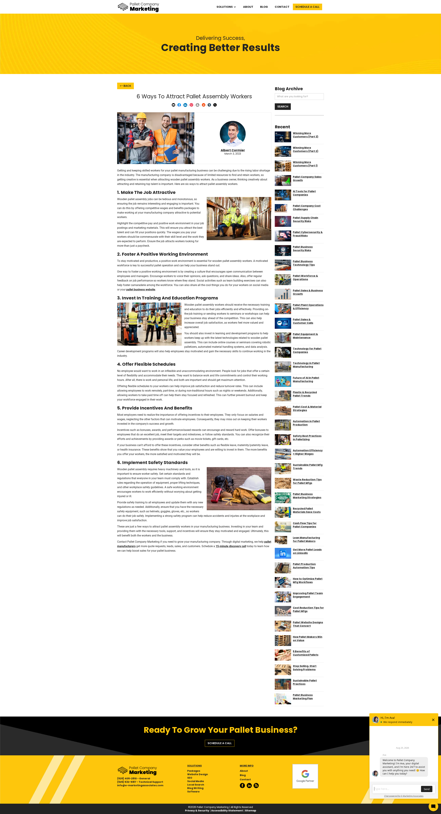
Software (193, 791)
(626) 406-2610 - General (133, 778)
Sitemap (250, 810)
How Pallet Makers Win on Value (307, 638)
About (248, 7)
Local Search (195, 784)
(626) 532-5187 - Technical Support (140, 782)
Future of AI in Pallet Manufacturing (306, 379)
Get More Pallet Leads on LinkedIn (307, 551)
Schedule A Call (307, 7)
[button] (226, 7)
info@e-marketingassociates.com (140, 785)
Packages (193, 771)
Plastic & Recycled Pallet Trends (305, 394)
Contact (282, 7)
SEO (189, 778)
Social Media (195, 781)
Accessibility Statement (227, 810)
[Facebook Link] (243, 785)
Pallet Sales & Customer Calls (303, 321)
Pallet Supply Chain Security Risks (305, 219)
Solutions (225, 7)
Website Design (197, 774)
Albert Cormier (233, 150)
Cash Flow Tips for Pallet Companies (305, 524)
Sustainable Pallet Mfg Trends (307, 466)
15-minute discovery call (231, 546)
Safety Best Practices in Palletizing (307, 437)
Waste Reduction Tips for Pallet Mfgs (307, 481)
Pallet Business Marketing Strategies (307, 495)
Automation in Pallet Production (306, 423)
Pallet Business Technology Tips (304, 263)
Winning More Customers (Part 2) (305, 149)
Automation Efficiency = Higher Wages (308, 452)
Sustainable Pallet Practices (305, 682)
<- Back (125, 86)
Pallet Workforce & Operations (305, 277)
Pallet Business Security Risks (303, 248)
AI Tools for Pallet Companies (304, 193)
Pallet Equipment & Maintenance (305, 335)
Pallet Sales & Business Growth (308, 292)
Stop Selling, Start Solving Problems (304, 667)
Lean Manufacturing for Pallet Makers (306, 539)
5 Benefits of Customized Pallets (305, 653)
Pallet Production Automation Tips (304, 565)
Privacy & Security (197, 810)
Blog (264, 7)
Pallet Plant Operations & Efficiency (308, 306)
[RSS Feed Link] (257, 785)
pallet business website (140, 289)
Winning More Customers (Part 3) (305, 134)
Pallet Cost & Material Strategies (307, 408)
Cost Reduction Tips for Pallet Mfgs (308, 609)
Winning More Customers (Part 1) (305, 163)
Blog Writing (195, 788)
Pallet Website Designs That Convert (308, 624)
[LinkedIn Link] (250, 785)
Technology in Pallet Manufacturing (306, 364)
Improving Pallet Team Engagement (308, 594)
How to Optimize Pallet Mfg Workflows (307, 580)
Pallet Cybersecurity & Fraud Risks (308, 233)
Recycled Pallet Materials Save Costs (307, 510)
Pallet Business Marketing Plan (303, 696)
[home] (138, 7)
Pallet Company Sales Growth (307, 178)
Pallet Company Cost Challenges (307, 207)
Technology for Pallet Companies (307, 350)
